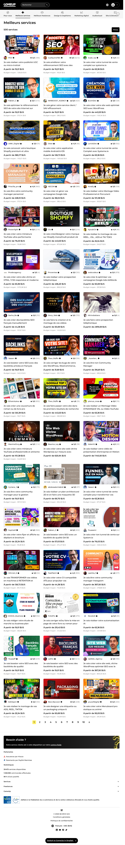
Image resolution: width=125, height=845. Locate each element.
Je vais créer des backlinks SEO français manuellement (19, 321)
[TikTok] (66, 830)
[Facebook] (63, 830)
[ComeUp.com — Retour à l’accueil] (10, 5)
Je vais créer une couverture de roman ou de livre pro (19, 407)
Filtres (115, 30)
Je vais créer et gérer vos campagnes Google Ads (55, 192)
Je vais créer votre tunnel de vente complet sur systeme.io (100, 63)
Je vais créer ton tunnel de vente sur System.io (101, 536)
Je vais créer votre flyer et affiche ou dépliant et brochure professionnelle (21, 537)
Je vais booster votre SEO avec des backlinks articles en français (21, 364)
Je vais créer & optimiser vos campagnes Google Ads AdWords (100, 278)
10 (83, 722)
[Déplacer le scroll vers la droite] (118, 13)
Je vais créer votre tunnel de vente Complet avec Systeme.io (100, 149)
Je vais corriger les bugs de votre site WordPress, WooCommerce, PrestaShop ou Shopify (59, 366)
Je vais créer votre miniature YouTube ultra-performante (18, 235)
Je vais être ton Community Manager (97, 364)
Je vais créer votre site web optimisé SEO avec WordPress (101, 106)
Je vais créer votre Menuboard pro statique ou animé (100, 708)
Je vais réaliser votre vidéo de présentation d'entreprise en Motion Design (101, 452)
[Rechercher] (47, 5)
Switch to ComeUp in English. (60, 840)
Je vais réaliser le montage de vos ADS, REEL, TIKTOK (20, 708)
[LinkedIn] (57, 830)
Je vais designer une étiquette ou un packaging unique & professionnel (60, 709)
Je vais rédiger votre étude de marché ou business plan (18, 622)
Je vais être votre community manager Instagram (97, 579)
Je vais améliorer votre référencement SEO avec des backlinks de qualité (58, 65)
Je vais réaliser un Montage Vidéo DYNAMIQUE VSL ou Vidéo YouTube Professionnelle (101, 409)
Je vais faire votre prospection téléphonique (98, 321)
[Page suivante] (89, 722)
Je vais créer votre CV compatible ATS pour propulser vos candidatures (60, 580)
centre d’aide (56, 745)
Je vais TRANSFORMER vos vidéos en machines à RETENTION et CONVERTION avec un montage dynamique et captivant (20, 582)
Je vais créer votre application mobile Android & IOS (58, 149)
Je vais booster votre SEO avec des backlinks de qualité (21, 665)
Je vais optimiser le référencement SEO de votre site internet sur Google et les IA (21, 108)
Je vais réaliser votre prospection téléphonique (59, 278)
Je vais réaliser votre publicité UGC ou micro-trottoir (21, 63)
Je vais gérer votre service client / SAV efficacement (59, 106)
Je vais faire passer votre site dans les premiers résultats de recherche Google (61, 409)
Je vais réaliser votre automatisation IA (101, 622)
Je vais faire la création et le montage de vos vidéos (57, 321)
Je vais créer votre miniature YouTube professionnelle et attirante (22, 450)
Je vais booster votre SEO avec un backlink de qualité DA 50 (60, 536)
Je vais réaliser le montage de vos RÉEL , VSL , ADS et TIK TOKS (99, 235)
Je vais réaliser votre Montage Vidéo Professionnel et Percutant (101, 192)
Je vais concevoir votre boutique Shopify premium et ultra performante (20, 151)
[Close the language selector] (76, 840)
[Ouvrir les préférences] (107, 4)
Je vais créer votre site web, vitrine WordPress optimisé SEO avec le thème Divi (100, 666)
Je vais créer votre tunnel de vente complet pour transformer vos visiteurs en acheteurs (100, 495)
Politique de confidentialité (62, 821)
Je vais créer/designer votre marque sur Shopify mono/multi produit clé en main (61, 237)
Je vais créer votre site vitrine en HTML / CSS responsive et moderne (21, 278)
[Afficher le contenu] (118, 781)
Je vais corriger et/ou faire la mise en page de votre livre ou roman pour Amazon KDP (61, 623)
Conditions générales (61, 817)
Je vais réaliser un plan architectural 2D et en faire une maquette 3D (61, 493)
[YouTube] (60, 830)
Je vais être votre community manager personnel (18, 192)
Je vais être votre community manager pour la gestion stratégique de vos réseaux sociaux (21, 495)
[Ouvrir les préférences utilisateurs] (117, 4)
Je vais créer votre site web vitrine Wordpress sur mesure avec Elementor (60, 452)
